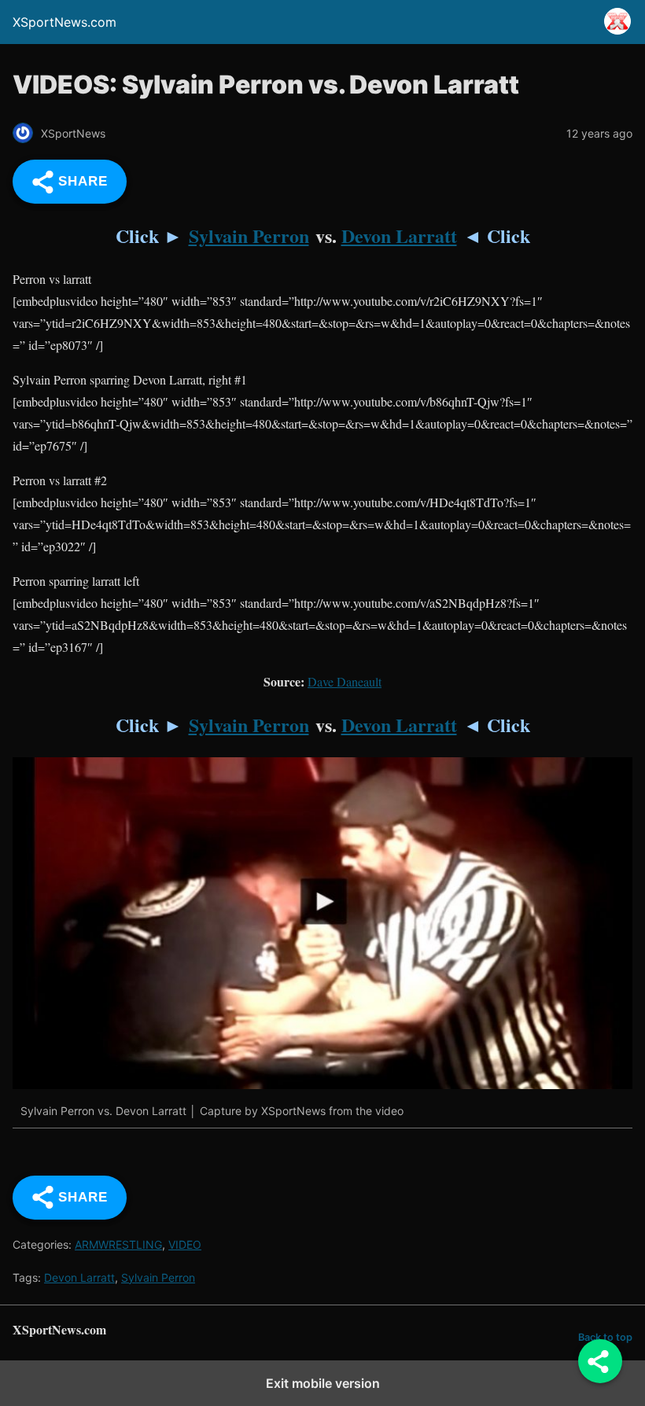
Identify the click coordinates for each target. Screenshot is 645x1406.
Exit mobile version (323, 1383)
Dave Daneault (344, 681)
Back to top (605, 1337)
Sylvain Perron (249, 235)
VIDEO (184, 1244)
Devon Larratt (399, 235)
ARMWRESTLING (118, 1244)
